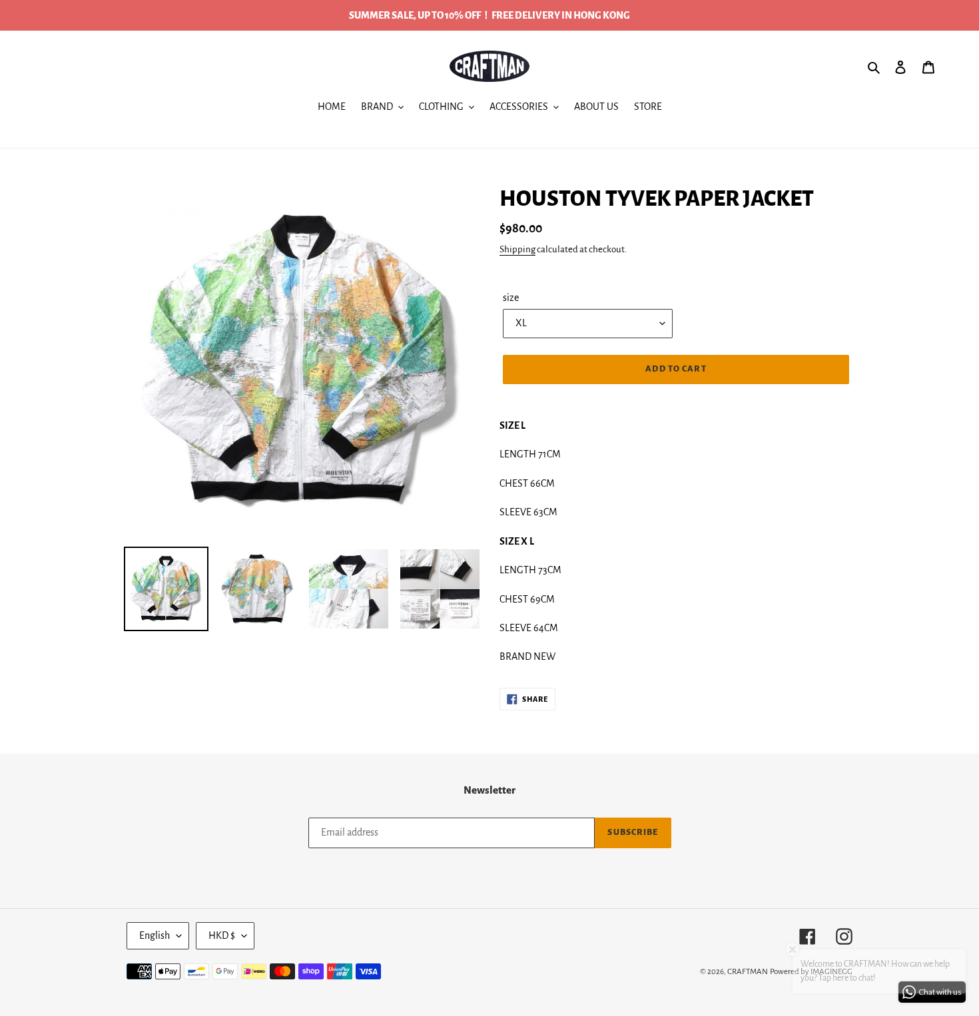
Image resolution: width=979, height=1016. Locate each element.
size (511, 297)
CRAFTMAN (747, 971)
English (154, 935)
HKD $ (221, 935)
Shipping (517, 249)
